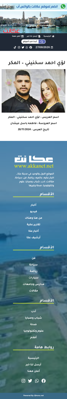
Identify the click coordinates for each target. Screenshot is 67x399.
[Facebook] (30, 47)
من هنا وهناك (33, 218)
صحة (33, 324)
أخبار (33, 205)
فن (33, 258)
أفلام (33, 337)
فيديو (33, 211)
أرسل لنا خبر (33, 364)
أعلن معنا (33, 371)
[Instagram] (18, 47)
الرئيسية (33, 358)
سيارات (34, 277)
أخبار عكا (33, 231)
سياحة (33, 264)
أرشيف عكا (33, 237)
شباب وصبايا (33, 318)
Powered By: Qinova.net (33, 396)
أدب (33, 311)
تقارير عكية (33, 224)
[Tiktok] (15, 47)
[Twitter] (22, 47)
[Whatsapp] (26, 47)
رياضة (33, 271)
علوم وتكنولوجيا (34, 331)
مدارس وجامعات (33, 284)
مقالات (33, 290)
